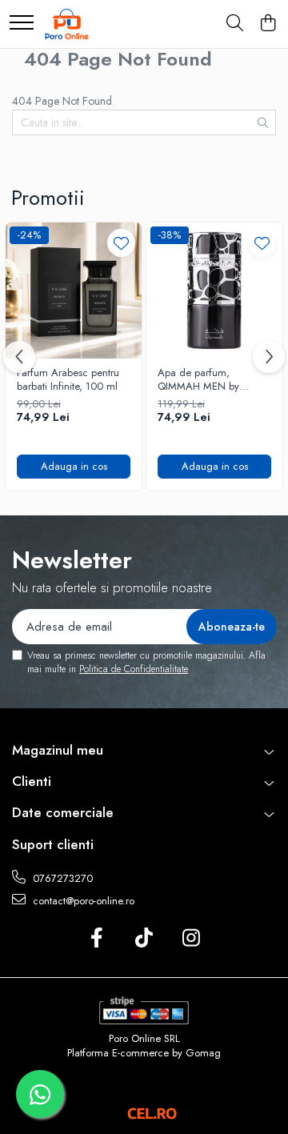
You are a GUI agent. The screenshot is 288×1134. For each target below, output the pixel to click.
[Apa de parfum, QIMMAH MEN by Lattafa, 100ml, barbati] (214, 290)
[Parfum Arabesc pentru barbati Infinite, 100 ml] (74, 290)
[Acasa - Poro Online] (67, 24)
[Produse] (21, 24)
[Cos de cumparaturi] (267, 24)
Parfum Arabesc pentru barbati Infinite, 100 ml (68, 380)
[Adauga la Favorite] (121, 243)
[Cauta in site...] (234, 24)
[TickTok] (144, 938)
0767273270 (61, 878)
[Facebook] (97, 938)
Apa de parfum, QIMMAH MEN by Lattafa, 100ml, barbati (208, 380)
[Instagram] (192, 938)
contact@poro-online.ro (82, 900)
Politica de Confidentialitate (133, 669)
